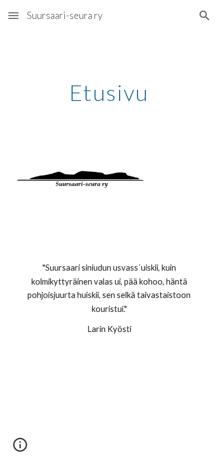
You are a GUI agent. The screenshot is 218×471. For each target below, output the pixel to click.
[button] (13, 15)
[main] (109, 92)
